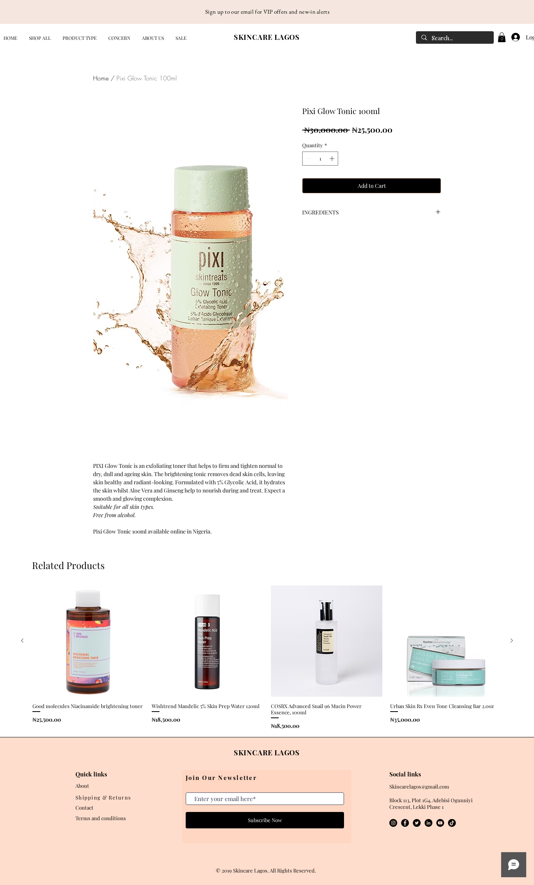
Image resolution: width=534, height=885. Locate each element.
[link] (502, 37)
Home (101, 78)
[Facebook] (405, 823)
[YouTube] (440, 823)
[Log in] (513, 37)
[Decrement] (308, 158)
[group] (267, 657)
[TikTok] (452, 823)
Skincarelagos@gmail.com (419, 786)
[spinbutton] (320, 158)
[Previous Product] (22, 640)
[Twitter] (417, 823)
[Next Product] (511, 640)
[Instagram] (393, 823)
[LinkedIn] (428, 823)
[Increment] (332, 158)
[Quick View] (88, 641)
